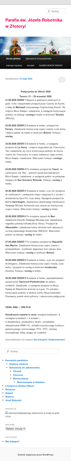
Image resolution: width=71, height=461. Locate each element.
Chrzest (17, 371)
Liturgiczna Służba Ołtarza (19, 385)
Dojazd (9, 393)
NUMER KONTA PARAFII (50, 65)
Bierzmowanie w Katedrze (31, 382)
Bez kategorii (40, 339)
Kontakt (30, 65)
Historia (9, 396)
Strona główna (13, 58)
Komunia (18, 375)
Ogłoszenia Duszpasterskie (38, 58)
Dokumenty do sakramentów (24, 367)
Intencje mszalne (14, 65)
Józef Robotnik (13, 400)
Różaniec (10, 389)
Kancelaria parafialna (16, 360)
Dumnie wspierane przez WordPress (35, 454)
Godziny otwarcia (18, 363)
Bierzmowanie (20, 378)
